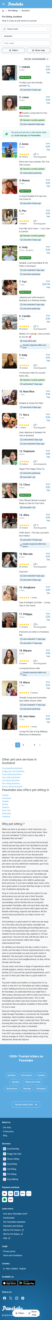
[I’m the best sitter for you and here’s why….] (26, 369)
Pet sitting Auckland (11, 783)
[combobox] (26, 29)
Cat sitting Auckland (10, 780)
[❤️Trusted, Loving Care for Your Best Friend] (26, 110)
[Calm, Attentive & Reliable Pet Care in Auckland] (26, 429)
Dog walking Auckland (11, 774)
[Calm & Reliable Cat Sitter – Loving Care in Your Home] (26, 597)
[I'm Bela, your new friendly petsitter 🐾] (26, 78)
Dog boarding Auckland (12, 768)
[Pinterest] (22, 1298)
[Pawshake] (16, 4)
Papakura (6, 816)
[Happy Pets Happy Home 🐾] (26, 464)
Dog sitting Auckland (11, 777)
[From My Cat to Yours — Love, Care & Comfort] (26, 225)
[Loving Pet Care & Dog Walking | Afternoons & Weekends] (26, 726)
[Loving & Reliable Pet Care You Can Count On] (26, 192)
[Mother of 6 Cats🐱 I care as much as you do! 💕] (26, 331)
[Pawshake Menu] (4, 4)
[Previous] (12, 745)
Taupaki (5, 801)
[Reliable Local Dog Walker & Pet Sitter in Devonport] (26, 260)
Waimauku (6, 813)
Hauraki (5, 795)
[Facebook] (4, 1298)
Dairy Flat (6, 810)
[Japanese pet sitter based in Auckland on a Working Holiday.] (26, 295)
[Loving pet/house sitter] (26, 663)
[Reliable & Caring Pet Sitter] (26, 399)
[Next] (39, 745)
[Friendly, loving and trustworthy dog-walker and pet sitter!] (26, 695)
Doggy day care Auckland (13, 771)
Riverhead (6, 798)
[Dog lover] (26, 566)
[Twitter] (10, 1298)
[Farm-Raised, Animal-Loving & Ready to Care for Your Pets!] (26, 496)
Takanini (5, 807)
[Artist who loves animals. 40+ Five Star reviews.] (26, 158)
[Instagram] (16, 1298)
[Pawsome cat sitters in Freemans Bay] (26, 628)
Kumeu (5, 804)
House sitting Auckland (12, 786)
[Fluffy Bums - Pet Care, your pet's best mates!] (26, 530)
